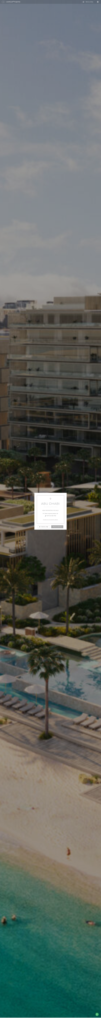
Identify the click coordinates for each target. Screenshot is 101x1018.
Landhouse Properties (13, 2)
